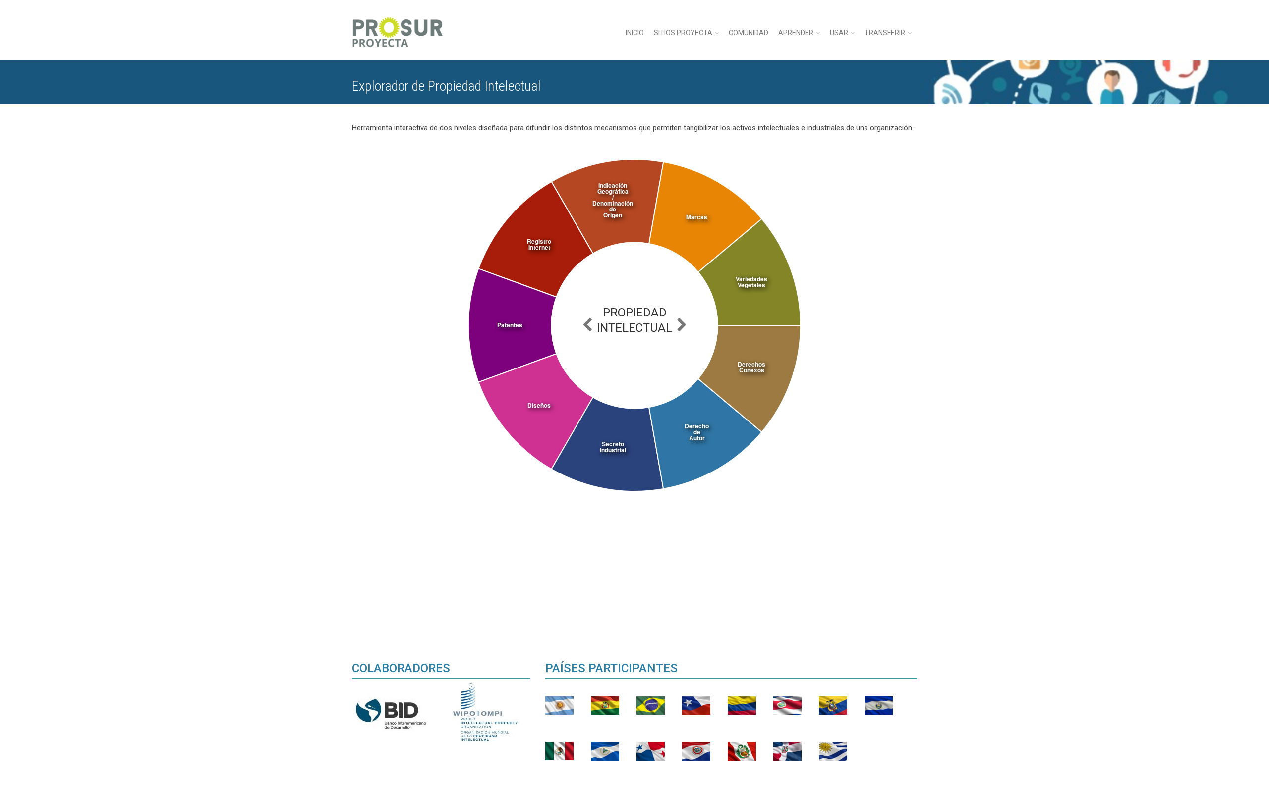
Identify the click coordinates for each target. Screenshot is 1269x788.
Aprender (795, 33)
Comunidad (748, 33)
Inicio (635, 33)
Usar (839, 33)
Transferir (885, 33)
